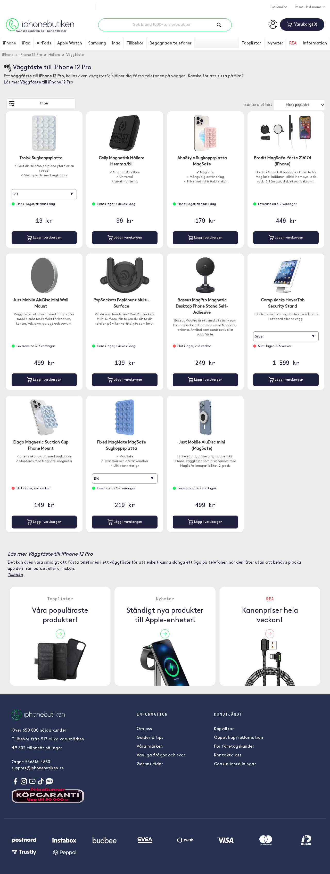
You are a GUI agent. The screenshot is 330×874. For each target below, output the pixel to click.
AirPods (44, 43)
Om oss (144, 729)
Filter (44, 103)
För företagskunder (234, 747)
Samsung (97, 43)
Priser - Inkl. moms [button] (308, 7)
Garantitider (150, 764)
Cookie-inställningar (235, 764)
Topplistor (251, 43)
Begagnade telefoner (171, 43)
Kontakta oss (227, 755)
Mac (116, 43)
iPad (26, 43)
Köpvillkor (224, 729)
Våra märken (150, 747)
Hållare (54, 55)
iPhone (9, 43)
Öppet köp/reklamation (238, 738)
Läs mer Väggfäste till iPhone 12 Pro (38, 82)
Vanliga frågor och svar (161, 755)
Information (315, 43)
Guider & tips (150, 738)
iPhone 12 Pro (31, 55)
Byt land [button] (277, 7)
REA (293, 43)
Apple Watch (69, 43)
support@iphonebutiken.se (38, 768)
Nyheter (275, 43)
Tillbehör (135, 43)
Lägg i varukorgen (46, 237)
